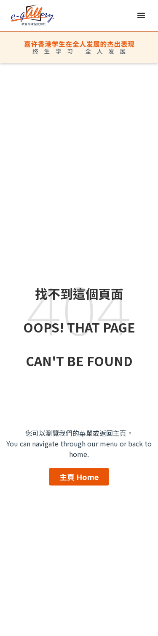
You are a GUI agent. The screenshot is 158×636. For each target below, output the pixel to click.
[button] (141, 15)
